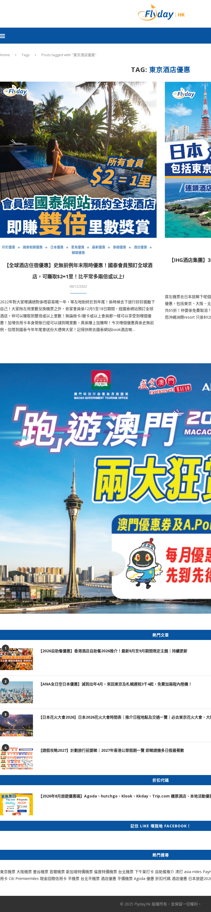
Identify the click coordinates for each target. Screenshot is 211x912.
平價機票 (125, 878)
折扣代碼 (163, 878)
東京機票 (7, 871)
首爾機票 (57, 871)
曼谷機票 (40, 871)
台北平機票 (90, 878)
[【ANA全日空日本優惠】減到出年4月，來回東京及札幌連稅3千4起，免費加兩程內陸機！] (16, 692)
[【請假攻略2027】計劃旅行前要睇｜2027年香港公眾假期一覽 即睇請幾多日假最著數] (16, 759)
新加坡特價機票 (79, 871)
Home (5, 54)
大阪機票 (24, 871)
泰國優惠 (119, 247)
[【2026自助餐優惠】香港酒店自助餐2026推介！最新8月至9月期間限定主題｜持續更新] (16, 659)
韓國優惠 (78, 253)
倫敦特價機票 (105, 871)
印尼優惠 (8, 247)
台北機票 (126, 871)
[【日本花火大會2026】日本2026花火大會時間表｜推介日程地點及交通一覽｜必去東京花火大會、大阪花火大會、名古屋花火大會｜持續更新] (16, 725)
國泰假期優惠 (33, 247)
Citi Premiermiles (24, 878)
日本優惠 (56, 247)
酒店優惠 (140, 247)
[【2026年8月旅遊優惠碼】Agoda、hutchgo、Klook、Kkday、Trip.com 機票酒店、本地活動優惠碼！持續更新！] (16, 804)
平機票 (74, 878)
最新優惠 (98, 247)
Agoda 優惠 (144, 878)
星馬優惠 (77, 247)
